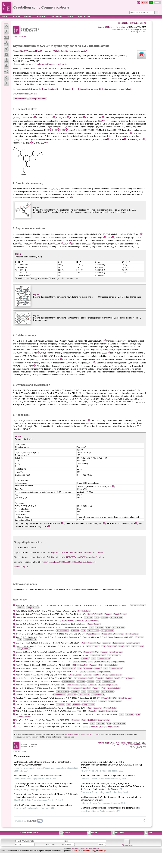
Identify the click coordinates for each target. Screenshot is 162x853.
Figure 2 (36, 295)
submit (70, 16)
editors (28, 16)
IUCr (144, 2)
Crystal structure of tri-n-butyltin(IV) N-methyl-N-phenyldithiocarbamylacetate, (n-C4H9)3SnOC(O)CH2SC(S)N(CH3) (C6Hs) (111, 765)
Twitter (94, 833)
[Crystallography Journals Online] (138, 2)
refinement (53, 420)
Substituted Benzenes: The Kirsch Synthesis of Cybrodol (107, 775)
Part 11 (111, 27)
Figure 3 (36, 316)
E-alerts (66, 833)
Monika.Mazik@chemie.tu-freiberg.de (51, 64)
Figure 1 (36, 208)
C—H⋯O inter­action (81, 89)
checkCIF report (21, 567)
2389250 (33, 94)
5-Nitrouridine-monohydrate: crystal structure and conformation (109, 808)
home (5, 16)
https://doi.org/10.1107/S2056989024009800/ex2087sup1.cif (77, 552)
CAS (143, 605)
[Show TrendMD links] (144, 820)
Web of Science (67, 621)
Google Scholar (33, 608)
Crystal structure (24, 45)
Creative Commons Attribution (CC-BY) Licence (81, 734)
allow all (76, 851)
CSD (91, 627)
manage (102, 851)
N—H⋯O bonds (63, 89)
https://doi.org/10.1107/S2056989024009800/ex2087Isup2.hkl (77, 557)
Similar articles (20, 99)
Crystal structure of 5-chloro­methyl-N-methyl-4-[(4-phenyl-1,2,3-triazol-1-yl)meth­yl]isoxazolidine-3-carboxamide (46, 795)
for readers (57, 16)
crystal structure (30, 89)
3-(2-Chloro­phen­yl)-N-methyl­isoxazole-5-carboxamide (38, 775)
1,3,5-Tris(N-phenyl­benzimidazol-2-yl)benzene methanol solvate (43, 805)
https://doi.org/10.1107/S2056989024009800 (129, 29)
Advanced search (127, 845)
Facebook (119, 833)
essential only (89, 851)
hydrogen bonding (47, 89)
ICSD (121, 646)
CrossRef (135, 605)
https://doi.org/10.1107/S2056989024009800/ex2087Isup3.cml (69, 562)
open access (84, 16)
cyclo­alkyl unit (124, 89)
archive (16, 16)
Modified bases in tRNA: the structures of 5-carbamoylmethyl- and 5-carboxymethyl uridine (112, 798)
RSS (151, 833)
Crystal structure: (21, 552)
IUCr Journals (93, 630)
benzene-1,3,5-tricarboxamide (104, 89)
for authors (41, 16)
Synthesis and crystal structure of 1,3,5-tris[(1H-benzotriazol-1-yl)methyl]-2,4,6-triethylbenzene (42, 763)
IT (151, 2)
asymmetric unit (116, 189)
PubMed (21, 608)
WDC (157, 2)
